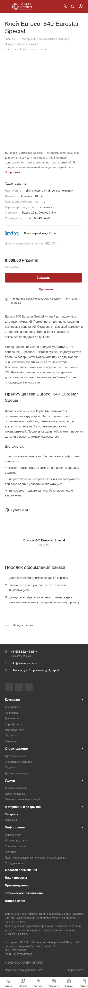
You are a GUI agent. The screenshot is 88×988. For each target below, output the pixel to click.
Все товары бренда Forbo (40, 233)
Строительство (16, 748)
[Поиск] (73, 7)
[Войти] (80, 6)
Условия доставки (16, 840)
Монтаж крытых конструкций (22, 799)
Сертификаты (13, 724)
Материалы (12, 814)
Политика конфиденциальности (24, 970)
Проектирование (15, 793)
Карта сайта (75, 970)
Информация (15, 827)
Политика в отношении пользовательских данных (36, 857)
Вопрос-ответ (13, 834)
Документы (12, 718)
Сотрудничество (15, 863)
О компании (12, 707)
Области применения (21, 870)
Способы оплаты (15, 846)
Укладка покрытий (16, 788)
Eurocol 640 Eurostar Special (44, 540)
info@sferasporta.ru (24, 663)
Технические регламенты (24, 893)
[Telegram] (19, 687)
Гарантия (10, 851)
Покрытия (11, 820)
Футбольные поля (16, 756)
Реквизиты (11, 712)
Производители (14, 729)
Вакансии (11, 741)
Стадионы (11, 767)
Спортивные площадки (19, 761)
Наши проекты (16, 877)
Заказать (43, 277)
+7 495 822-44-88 (22, 651)
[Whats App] (29, 687)
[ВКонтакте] (9, 687)
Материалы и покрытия (23, 806)
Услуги (10, 780)
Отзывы (10, 735)
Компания (12, 699)
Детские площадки (16, 773)
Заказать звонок (21, 655)
